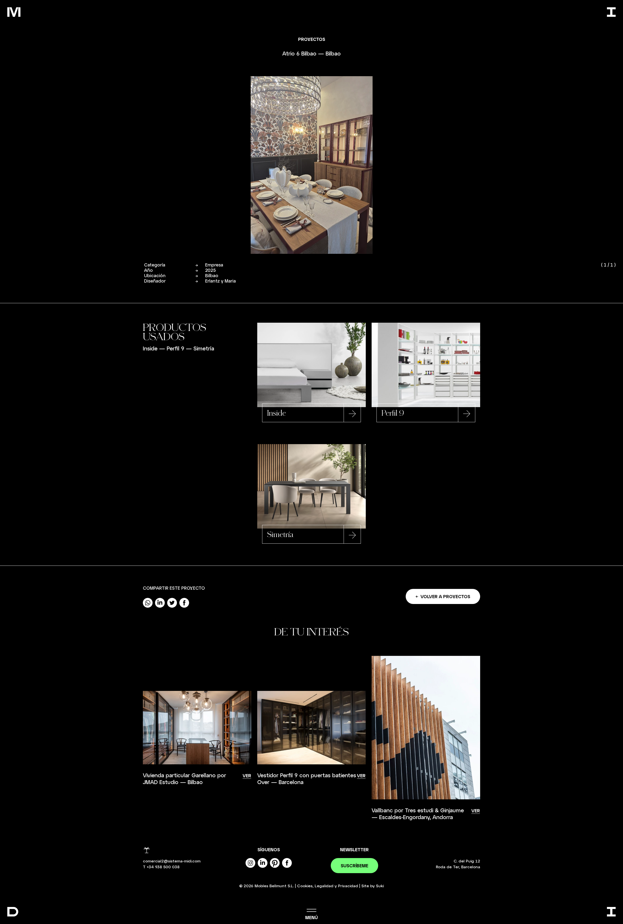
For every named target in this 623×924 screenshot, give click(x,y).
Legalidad (324, 885)
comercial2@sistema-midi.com (172, 861)
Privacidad (348, 885)
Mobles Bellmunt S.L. (274, 885)
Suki (380, 885)
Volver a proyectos (445, 596)
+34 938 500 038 (163, 866)
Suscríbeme (354, 865)
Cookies (304, 885)
